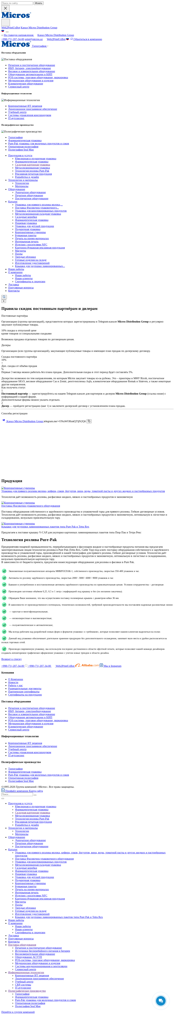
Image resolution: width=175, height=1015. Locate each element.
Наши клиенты (24, 278)
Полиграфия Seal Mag (21, 149)
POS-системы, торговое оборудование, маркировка (38, 77)
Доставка (13, 284)
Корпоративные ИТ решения (25, 105)
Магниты (20, 250)
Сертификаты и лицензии (30, 281)
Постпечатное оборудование (31, 198)
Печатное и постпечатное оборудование (31, 65)
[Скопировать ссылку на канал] (89, 421)
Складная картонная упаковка (32, 164)
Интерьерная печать (26, 241)
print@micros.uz (34, 39)
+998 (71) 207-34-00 (12, 39)
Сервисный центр (18, 86)
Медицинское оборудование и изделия (30, 80)
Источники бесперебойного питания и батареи (42, 950)
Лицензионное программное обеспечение (32, 109)
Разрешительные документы (24, 688)
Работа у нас (15, 685)
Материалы (21, 186)
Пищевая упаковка (26, 223)
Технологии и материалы (23, 180)
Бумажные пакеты (25, 235)
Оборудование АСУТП (28, 957)
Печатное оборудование (29, 195)
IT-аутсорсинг (16, 118)
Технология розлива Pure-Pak (32, 170)
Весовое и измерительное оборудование (31, 71)
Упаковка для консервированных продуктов (41, 210)
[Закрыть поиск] (5, 8)
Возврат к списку (11, 659)
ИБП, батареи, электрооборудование (29, 68)
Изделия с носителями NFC (31, 244)
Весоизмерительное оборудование (35, 954)
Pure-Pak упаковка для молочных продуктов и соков (38, 143)
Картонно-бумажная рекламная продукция (40, 247)
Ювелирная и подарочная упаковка (35, 158)
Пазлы (19, 253)
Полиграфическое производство (27, 990)
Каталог (13, 201)
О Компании (15, 679)
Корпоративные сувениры (30, 232)
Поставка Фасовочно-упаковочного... (37, 207)
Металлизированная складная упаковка (38, 213)
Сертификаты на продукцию (25, 694)
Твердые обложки (25, 256)
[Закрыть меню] (2, 798)
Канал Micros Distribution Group (39, 27)
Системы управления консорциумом (29, 115)
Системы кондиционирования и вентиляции (41, 966)
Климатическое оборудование (25, 83)
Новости (13, 682)
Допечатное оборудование (30, 192)
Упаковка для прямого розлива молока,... (39, 204)
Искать (38, 3)
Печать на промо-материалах (32, 238)
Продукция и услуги (20, 155)
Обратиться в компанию (87, 39)
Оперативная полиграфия (23, 146)
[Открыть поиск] (4, 297)
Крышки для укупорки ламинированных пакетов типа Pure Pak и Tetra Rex (45, 526)
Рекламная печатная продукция (33, 173)
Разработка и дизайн (27, 177)
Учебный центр (17, 112)
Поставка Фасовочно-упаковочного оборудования (30, 505)
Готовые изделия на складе (30, 259)
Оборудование (16, 189)
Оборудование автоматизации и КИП (30, 74)
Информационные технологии (26, 972)
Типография (15, 137)
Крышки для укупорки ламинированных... (40, 266)
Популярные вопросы (21, 287)
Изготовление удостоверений (32, 263)
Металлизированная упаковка (32, 167)
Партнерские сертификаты (23, 691)
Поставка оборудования (22, 944)
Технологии (22, 183)
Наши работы (16, 269)
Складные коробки (26, 216)
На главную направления (19, 35)
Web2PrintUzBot (10, 27)
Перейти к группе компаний (18, 1012)
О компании (15, 272)
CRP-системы (23, 984)
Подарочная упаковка (27, 229)
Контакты (14, 290)
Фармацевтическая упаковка (25, 140)
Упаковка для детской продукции (34, 226)
